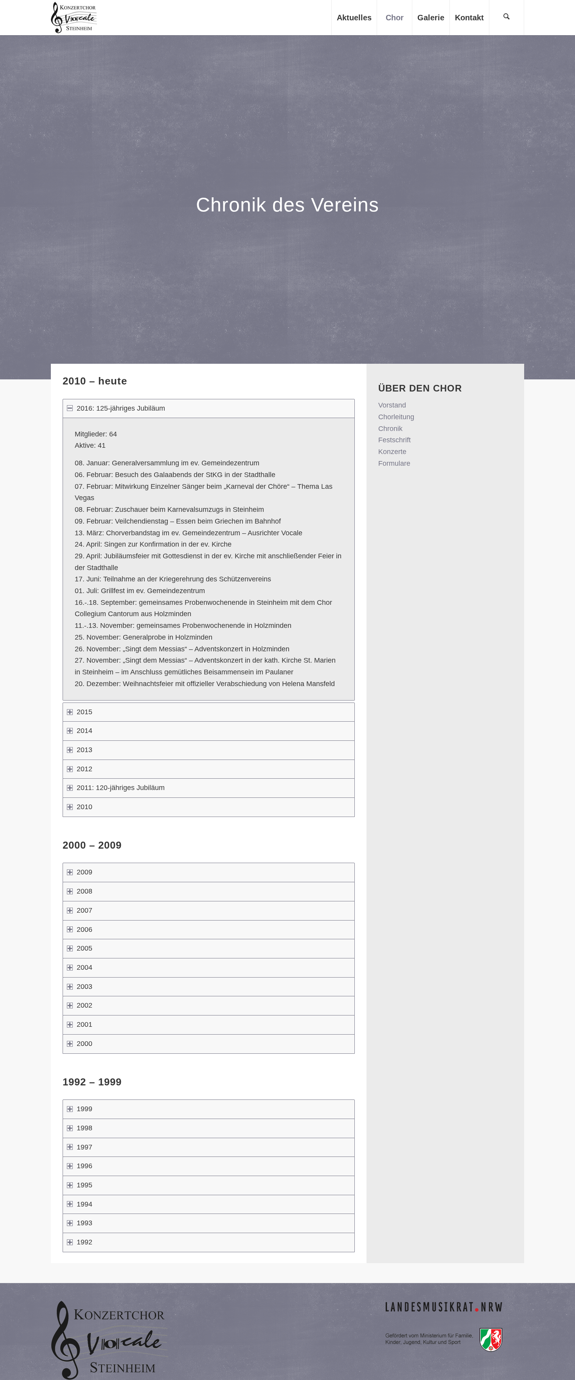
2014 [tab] (84, 731)
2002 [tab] (84, 1005)
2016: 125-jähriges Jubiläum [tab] (121, 408)
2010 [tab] (84, 807)
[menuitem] (354, 17)
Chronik (390, 429)
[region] (209, 559)
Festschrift (394, 440)
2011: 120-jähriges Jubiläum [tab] (121, 788)
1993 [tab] (84, 1223)
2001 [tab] (84, 1024)
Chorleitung (396, 417)
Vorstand (392, 405)
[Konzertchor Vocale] (74, 17)
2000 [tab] (84, 1044)
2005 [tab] (84, 948)
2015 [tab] (84, 712)
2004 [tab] (84, 967)
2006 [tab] (84, 929)
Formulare (394, 463)
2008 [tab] (84, 891)
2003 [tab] (84, 986)
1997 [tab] (84, 1147)
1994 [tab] (84, 1204)
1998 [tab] (84, 1128)
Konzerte (392, 452)
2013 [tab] (84, 750)
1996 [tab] (84, 1166)
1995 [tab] (84, 1185)
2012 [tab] (84, 769)
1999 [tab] (84, 1109)
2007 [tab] (84, 910)
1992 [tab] (84, 1242)
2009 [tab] (84, 872)
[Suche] (506, 17)
